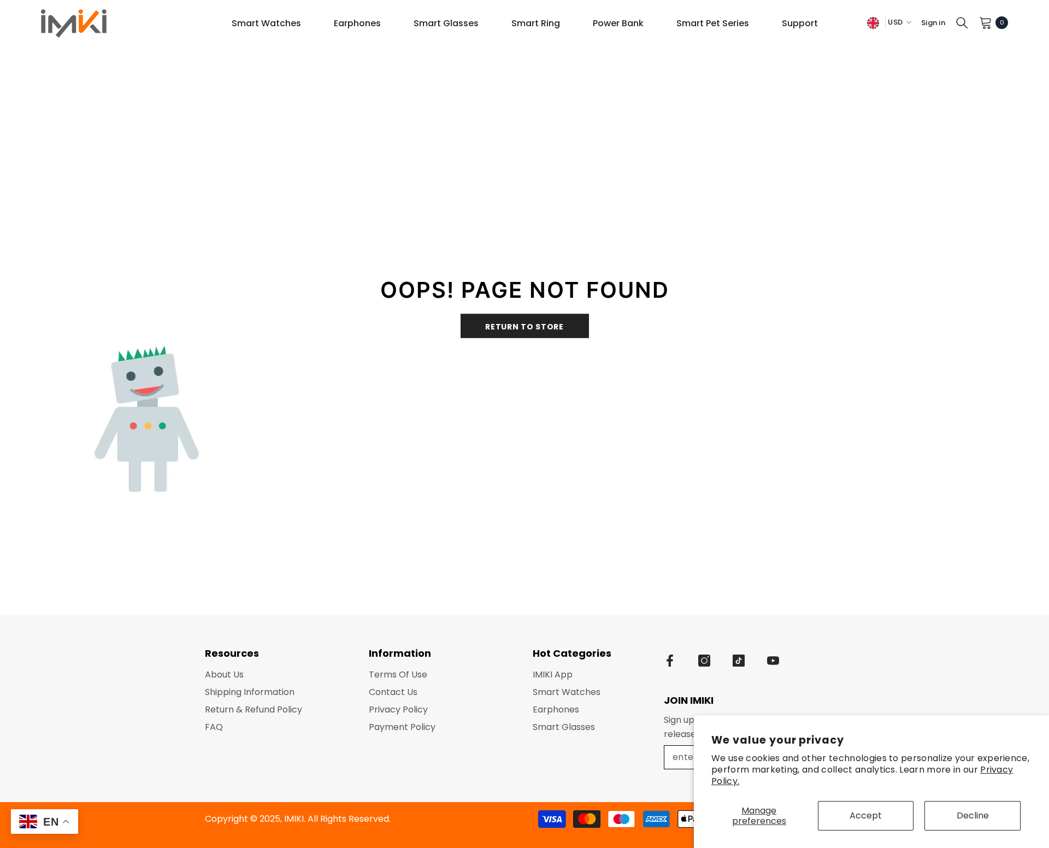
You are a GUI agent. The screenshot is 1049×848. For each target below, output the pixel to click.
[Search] (962, 22)
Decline (973, 815)
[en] (873, 23)
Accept (866, 815)
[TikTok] (739, 660)
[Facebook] (670, 660)
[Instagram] (704, 660)
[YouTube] (773, 660)
